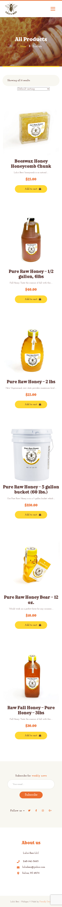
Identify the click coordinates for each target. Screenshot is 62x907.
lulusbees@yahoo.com (33, 867)
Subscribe (31, 794)
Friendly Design (46, 902)
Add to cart (31, 189)
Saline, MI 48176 (31, 873)
